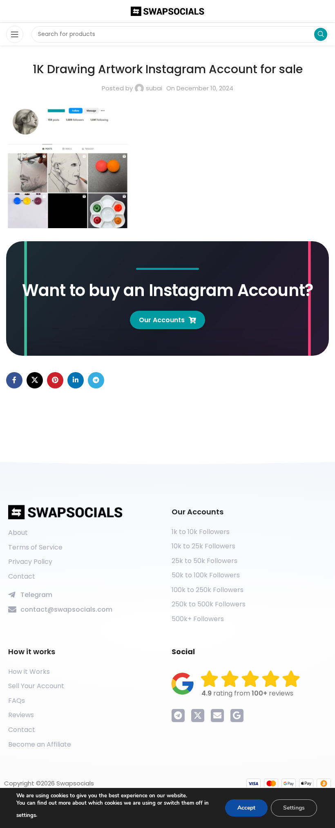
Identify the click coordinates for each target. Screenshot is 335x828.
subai (154, 88)
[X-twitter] (197, 715)
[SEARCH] (320, 34)
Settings (294, 808)
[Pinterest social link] (55, 380)
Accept (246, 808)
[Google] (236, 715)
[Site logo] (167, 11)
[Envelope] (217, 715)
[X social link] (35, 380)
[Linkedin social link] (75, 380)
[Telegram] (178, 715)
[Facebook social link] (14, 380)
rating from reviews (247, 693)
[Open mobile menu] (14, 34)
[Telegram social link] (96, 380)
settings (26, 815)
